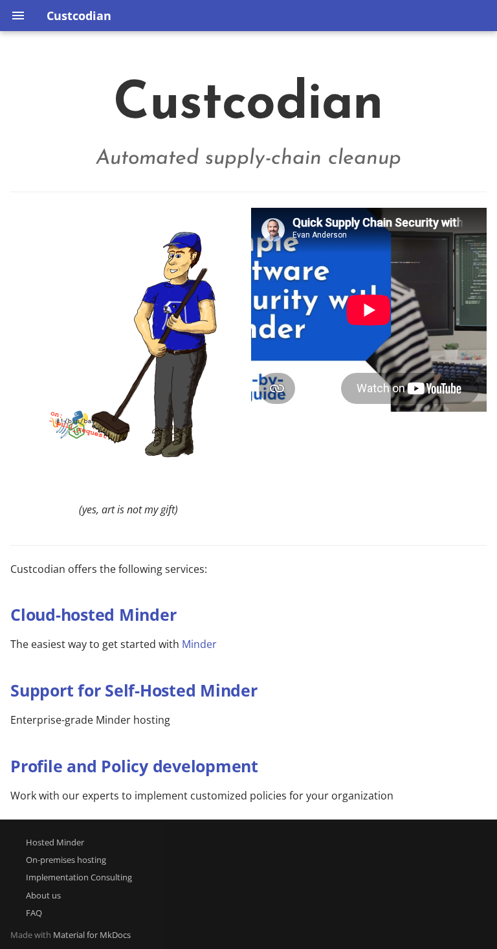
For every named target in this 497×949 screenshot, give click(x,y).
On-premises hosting (66, 859)
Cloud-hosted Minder (93, 614)
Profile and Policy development (134, 766)
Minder (199, 644)
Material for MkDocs (92, 935)
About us (43, 895)
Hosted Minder (55, 842)
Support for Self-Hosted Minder (134, 690)
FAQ (34, 913)
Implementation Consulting (79, 877)
